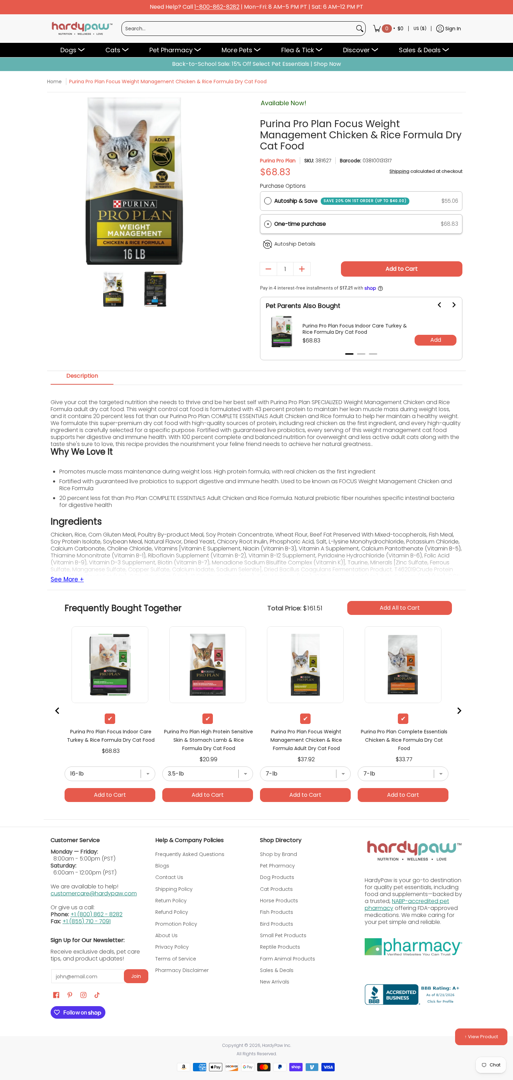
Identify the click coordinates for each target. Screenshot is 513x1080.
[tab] (349, 354)
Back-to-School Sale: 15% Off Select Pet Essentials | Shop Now (256, 64)
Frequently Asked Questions (189, 854)
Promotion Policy (176, 923)
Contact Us (169, 877)
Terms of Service (175, 958)
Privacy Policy (172, 946)
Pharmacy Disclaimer (182, 970)
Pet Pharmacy (277, 865)
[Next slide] (449, 305)
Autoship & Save (340, 201)
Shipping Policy (174, 889)
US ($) (420, 28)
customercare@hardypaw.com (94, 893)
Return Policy (171, 900)
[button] (361, 224)
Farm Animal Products (287, 958)
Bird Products (276, 923)
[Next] (212, 181)
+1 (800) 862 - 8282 (96, 914)
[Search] (359, 29)
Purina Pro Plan (278, 160)
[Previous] (56, 181)
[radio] (268, 201)
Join (136, 976)
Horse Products (279, 900)
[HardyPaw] (81, 28)
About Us (166, 935)
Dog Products (277, 877)
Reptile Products (280, 946)
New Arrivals (274, 981)
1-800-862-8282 (216, 7)
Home (54, 81)
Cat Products (276, 889)
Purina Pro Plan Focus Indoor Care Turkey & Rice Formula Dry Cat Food (355, 329)
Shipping (399, 171)
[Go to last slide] (436, 305)
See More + (67, 579)
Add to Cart (402, 269)
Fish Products (276, 912)
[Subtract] (268, 269)
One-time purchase (300, 223)
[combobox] (238, 29)
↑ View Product (481, 1036)
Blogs (162, 865)
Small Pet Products (283, 935)
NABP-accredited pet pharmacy (407, 904)
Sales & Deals (276, 970)
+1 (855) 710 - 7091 (86, 921)
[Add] (301, 269)
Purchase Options (283, 186)
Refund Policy (171, 912)
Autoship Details (294, 243)
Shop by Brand (278, 854)
